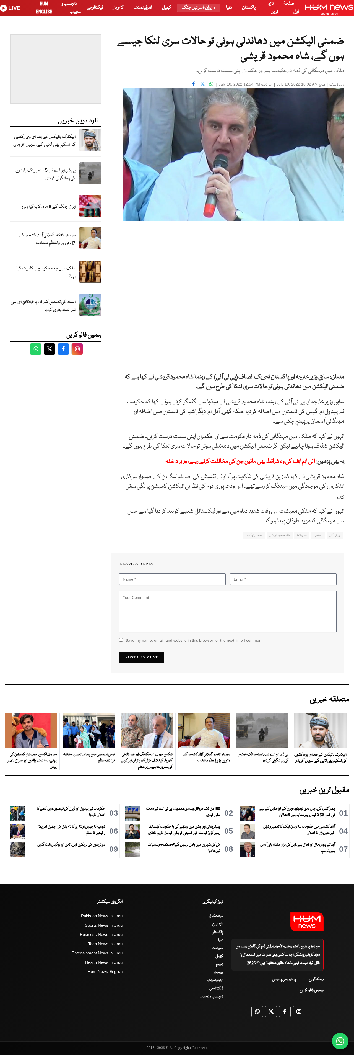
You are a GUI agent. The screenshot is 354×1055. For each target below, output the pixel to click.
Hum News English (105, 971)
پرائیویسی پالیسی (284, 979)
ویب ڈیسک (336, 85)
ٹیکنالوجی (95, 7)
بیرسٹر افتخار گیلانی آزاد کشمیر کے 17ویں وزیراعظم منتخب (47, 239)
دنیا (229, 7)
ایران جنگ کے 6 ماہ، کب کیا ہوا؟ (49, 206)
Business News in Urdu (101, 934)
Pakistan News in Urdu (102, 915)
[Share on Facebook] (193, 83)
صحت (218, 972)
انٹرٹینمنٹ (143, 7)
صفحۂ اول (216, 916)
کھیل (166, 7)
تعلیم (219, 964)
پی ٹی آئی (334, 535)
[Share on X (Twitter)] (202, 83)
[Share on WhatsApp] (211, 83)
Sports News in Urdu (104, 925)
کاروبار (118, 7)
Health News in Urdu (104, 962)
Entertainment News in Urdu (97, 953)
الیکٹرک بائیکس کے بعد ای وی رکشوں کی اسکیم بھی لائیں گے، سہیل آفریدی (44, 141)
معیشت (217, 948)
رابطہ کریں (316, 979)
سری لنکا (302, 535)
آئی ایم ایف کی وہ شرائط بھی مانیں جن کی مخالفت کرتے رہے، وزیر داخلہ (240, 461)
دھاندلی (318, 535)
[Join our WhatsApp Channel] (340, 1041)
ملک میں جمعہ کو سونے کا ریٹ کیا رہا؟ (46, 272)
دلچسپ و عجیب (211, 997)
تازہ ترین (217, 924)
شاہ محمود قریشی (279, 535)
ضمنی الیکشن (254, 535)
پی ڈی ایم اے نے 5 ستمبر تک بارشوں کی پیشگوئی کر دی (45, 174)
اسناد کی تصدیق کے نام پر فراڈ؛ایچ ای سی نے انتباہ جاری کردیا (43, 306)
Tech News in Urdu (105, 943)
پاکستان (249, 7)
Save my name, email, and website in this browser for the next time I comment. (195, 640)
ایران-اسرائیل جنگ (197, 7)
